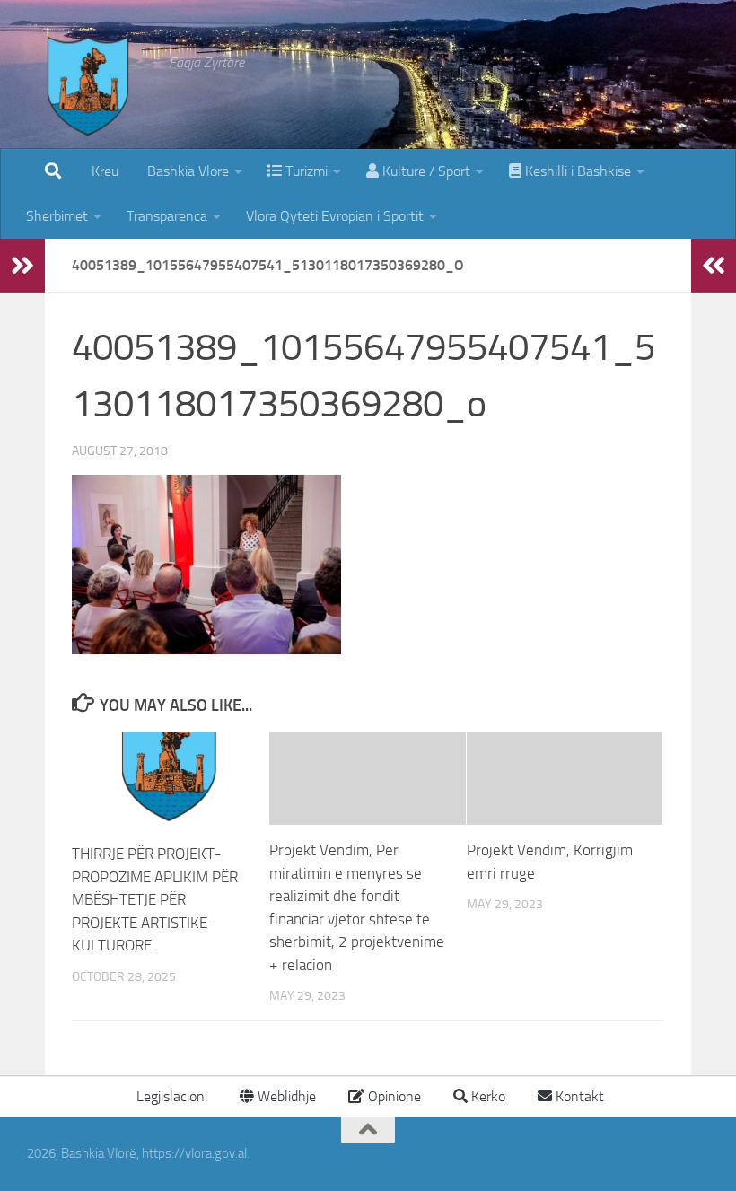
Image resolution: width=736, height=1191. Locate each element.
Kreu (105, 171)
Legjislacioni (170, 1096)
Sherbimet (57, 215)
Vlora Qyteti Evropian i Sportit (335, 215)
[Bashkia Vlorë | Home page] (89, 103)
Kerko (486, 1096)
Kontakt (578, 1096)
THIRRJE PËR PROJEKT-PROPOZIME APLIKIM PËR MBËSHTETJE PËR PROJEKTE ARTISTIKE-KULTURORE (155, 899)
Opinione (392, 1096)
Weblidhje (285, 1096)
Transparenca (167, 215)
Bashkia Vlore (186, 171)
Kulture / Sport (424, 171)
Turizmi (305, 171)
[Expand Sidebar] (22, 266)
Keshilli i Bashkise (576, 171)
